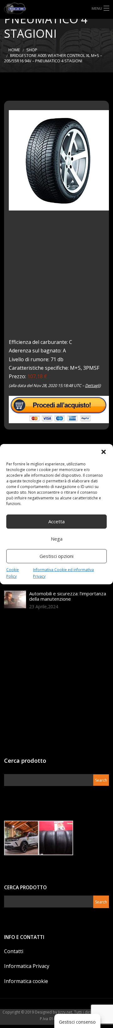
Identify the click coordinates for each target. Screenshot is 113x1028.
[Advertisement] (56, 279)
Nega (56, 539)
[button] (103, 452)
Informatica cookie (26, 981)
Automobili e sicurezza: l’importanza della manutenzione (67, 596)
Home (14, 50)
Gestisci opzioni (56, 556)
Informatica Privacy (26, 966)
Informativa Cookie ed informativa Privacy (63, 573)
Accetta (56, 521)
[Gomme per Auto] (56, 8)
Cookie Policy (12, 573)
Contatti (13, 951)
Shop (31, 50)
